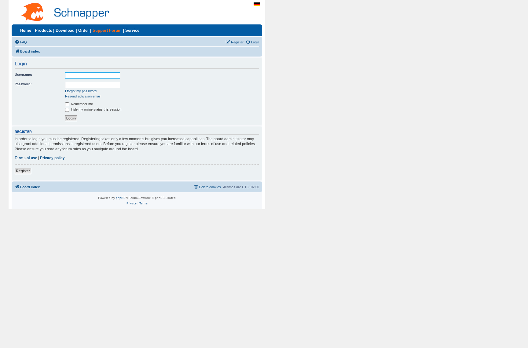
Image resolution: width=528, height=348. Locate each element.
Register (23, 171)
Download (65, 30)
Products (43, 30)
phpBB (121, 198)
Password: (23, 84)
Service (132, 30)
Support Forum (107, 30)
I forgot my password (81, 91)
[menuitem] (21, 42)
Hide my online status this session (95, 109)
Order (83, 30)
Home (25, 30)
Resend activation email (82, 96)
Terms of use (26, 158)
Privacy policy (52, 158)
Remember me (81, 104)
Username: (23, 74)
